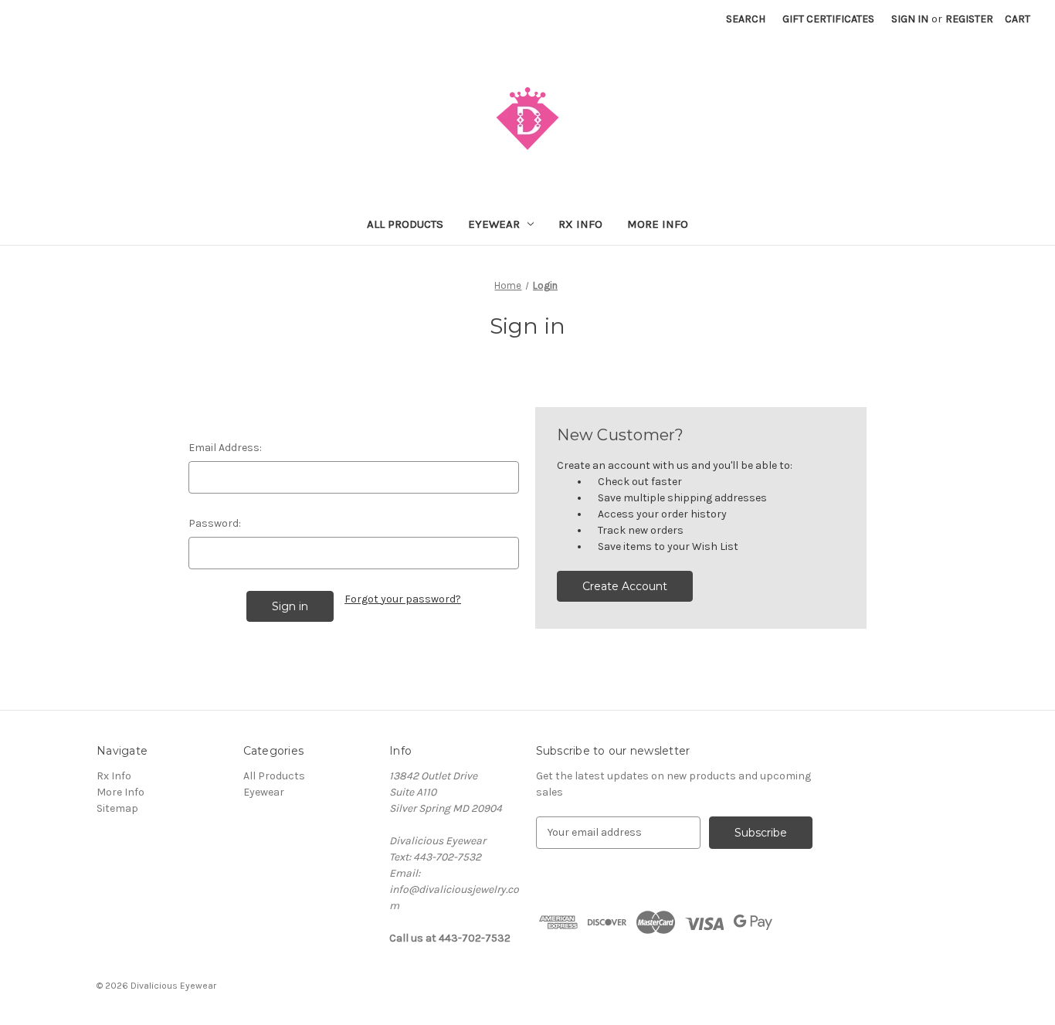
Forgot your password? (402, 599)
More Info (657, 224)
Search (745, 18)
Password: (214, 523)
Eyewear (494, 224)
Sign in (909, 18)
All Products (405, 224)
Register (969, 18)
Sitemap (117, 808)
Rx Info (580, 224)
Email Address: (225, 447)
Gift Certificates (828, 18)
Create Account (624, 586)
